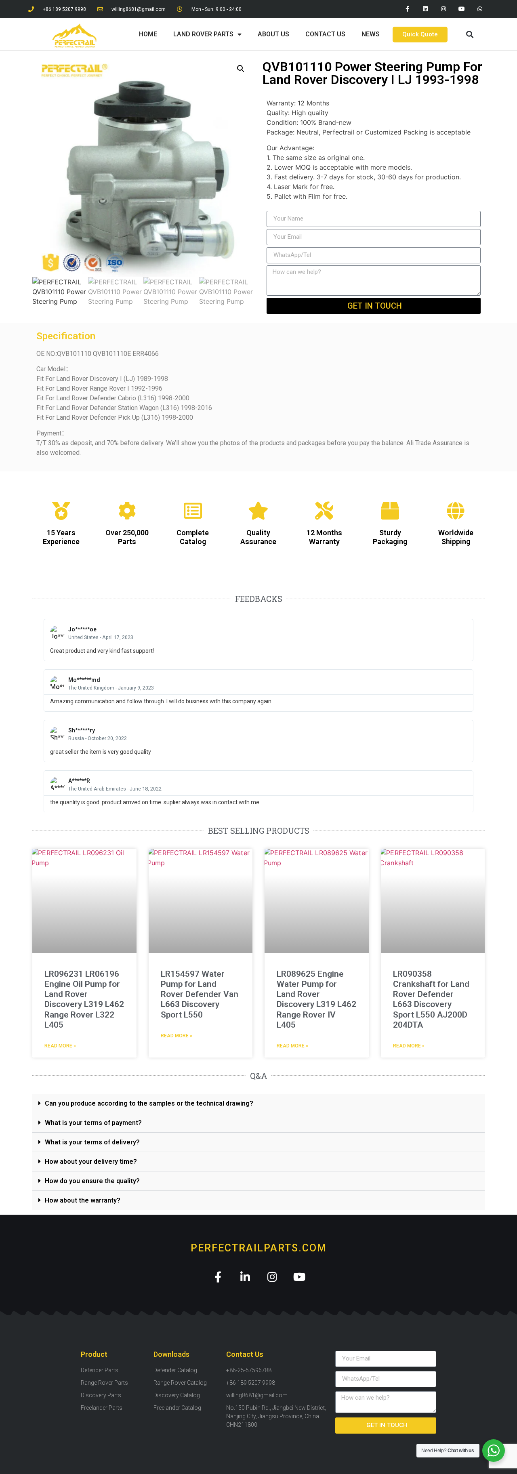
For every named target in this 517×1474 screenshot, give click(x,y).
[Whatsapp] (480, 9)
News (370, 34)
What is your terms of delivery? (92, 1142)
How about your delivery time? (91, 1161)
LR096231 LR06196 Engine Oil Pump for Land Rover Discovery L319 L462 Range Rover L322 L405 (84, 999)
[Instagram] (444, 9)
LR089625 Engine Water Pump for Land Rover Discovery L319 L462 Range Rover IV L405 (316, 999)
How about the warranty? (82, 1200)
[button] (469, 34)
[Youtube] (461, 9)
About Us (273, 34)
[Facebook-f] (407, 9)
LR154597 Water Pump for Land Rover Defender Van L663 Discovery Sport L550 (199, 994)
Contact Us (325, 34)
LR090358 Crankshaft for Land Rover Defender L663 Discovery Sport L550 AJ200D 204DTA (431, 999)
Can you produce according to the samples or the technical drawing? (149, 1103)
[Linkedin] (425, 9)
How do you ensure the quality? (92, 1181)
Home (148, 34)
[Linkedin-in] (245, 1276)
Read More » (60, 1046)
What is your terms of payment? (93, 1123)
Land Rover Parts (203, 34)
